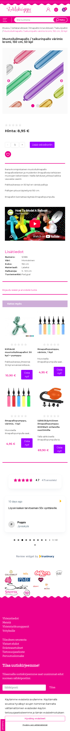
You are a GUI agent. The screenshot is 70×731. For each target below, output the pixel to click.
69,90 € (43, 450)
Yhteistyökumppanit (15, 626)
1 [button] (33, 106)
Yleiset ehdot (10, 643)
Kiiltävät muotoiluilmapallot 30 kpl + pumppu (18, 352)
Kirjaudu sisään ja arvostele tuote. (19, 290)
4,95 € (43, 372)
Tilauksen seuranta (14, 639)
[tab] (14, 540)
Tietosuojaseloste (13, 651)
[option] (35, 78)
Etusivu (6, 28)
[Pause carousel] (35, 545)
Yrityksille (8, 630)
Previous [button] (8, 81)
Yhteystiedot (10, 618)
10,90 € (10, 375)
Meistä (6, 622)
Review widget (25, 556)
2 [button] (38, 106)
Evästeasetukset (12, 647)
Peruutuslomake (13, 656)
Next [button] (61, 81)
